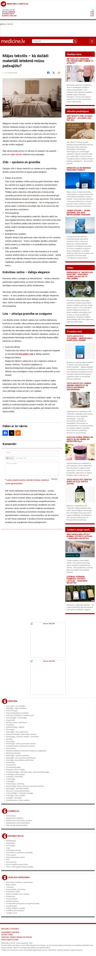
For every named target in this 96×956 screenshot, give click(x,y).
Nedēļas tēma (74, 54)
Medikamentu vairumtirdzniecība (18, 823)
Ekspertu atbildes (9, 16)
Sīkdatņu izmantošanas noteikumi (16, 937)
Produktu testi (74, 331)
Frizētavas (10, 887)
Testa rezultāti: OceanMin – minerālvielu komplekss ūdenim (79, 338)
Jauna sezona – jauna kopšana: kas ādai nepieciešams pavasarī (78, 212)
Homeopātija (11, 816)
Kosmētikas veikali (13, 892)
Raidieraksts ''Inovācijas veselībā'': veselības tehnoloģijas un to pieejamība (80, 275)
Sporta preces (11, 862)
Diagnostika (10, 720)
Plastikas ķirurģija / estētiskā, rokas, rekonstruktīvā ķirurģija (27, 772)
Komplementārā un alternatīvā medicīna (20, 746)
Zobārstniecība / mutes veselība (18, 800)
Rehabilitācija (16, 836)
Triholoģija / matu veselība (15, 795)
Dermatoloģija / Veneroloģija (16, 718)
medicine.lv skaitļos (17, 4)
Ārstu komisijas (11, 711)
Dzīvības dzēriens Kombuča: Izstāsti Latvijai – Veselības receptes (77, 580)
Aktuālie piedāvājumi (78, 111)
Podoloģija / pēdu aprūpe (15, 774)
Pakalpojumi (10, 896)
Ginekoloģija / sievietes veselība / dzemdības (22, 737)
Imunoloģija (10, 741)
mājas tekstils (16, 154)
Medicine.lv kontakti (10, 929)
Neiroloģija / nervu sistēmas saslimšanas (21, 758)
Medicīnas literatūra (13, 753)
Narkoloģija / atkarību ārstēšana (17, 755)
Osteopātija (10, 762)
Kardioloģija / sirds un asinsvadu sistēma (21, 744)
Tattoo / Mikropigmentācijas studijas (19, 867)
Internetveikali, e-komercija (15, 889)
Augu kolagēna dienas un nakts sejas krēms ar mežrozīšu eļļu (80, 439)
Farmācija (13, 811)
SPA (7, 860)
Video (70, 267)
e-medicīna (10, 725)
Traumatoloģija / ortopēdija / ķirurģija (19, 793)
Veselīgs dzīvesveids (19, 877)
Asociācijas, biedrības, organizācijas (19, 882)
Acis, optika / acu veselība (15, 706)
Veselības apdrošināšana (15, 910)
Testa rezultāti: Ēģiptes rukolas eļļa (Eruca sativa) (79, 482)
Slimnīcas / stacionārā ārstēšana (18, 791)
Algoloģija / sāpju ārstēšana (16, 708)
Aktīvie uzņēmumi (8, 12)
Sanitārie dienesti (12, 901)
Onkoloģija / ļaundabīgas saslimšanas (20, 760)
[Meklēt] (75, 41)
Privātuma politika (9, 940)
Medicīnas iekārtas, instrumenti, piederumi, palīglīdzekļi (26, 751)
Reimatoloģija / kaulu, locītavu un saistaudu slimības (25, 786)
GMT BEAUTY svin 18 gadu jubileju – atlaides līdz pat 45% (79, 118)
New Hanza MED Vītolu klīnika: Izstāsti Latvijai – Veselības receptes (79, 536)
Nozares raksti (8, 14)
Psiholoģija (10, 781)
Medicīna (12, 701)
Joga (8, 848)
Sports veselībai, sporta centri (17, 864)
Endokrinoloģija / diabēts (15, 727)
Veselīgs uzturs (11, 913)
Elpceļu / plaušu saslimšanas (16, 722)
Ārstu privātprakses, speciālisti (17, 713)
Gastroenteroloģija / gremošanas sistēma (21, 734)
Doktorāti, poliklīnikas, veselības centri (20, 715)
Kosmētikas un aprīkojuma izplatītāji (19, 852)
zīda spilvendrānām (31, 195)
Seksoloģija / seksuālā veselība (17, 788)
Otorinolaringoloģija (13, 767)
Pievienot (54, 479)
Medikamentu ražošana (14, 818)
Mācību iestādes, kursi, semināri (17, 894)
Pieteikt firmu (7, 935)
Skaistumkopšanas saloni (15, 857)
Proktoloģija (10, 779)
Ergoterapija (10, 843)
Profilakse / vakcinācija (14, 777)
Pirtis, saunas (11, 855)
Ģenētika (9, 739)
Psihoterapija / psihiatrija (15, 784)
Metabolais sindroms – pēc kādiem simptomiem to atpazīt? (80, 61)
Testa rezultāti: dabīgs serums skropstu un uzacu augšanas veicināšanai (79, 386)
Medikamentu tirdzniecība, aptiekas (19, 820)
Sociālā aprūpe (11, 906)
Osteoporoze (11, 765)
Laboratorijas (11, 748)
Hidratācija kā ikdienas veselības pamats (79, 169)
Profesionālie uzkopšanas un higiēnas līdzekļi (22, 903)
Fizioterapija (10, 845)
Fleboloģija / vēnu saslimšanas (17, 732)
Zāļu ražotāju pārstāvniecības (17, 825)
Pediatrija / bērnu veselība (15, 770)
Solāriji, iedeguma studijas (15, 908)
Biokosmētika (11, 885)
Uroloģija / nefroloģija (14, 798)
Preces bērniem (11, 899)
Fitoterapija (10, 729)
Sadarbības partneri (10, 932)
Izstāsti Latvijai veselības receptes (80, 529)
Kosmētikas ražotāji (13, 850)
